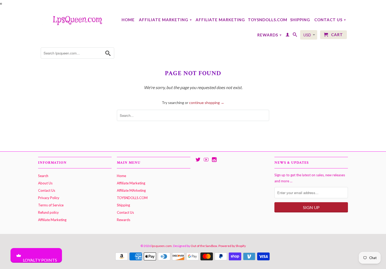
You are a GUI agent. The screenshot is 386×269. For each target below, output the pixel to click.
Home (128, 19)
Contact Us (330, 19)
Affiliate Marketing (165, 19)
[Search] (295, 35)
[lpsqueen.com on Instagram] (214, 159)
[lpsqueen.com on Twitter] (198, 159)
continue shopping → (206, 102)
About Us (45, 183)
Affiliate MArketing (220, 19)
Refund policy (48, 212)
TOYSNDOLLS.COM (267, 19)
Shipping (300, 19)
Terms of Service (51, 205)
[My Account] (287, 35)
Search (43, 176)
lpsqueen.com (162, 246)
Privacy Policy (48, 198)
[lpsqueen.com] (75, 19)
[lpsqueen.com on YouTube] (206, 159)
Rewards (269, 34)
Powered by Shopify (232, 246)
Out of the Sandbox (204, 246)
